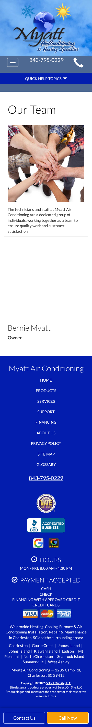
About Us (46, 433)
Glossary (46, 464)
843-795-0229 (46, 478)
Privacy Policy (46, 443)
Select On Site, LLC (58, 683)
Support (46, 411)
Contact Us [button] (24, 718)
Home (46, 380)
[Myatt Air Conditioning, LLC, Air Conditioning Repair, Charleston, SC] (46, 524)
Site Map (46, 454)
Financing (46, 422)
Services (46, 401)
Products (46, 390)
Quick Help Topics (44, 78)
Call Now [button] (68, 718)
